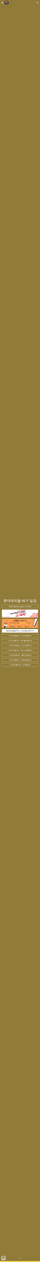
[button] (2, 2)
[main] (20, 600)
